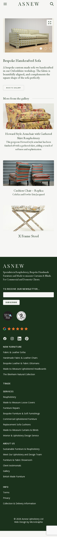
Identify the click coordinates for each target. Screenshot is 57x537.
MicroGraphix (36, 521)
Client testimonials (12, 465)
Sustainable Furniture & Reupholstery (21, 449)
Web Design (20, 521)
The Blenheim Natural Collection (19, 374)
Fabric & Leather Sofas (14, 352)
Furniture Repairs (11, 407)
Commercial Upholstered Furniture (20, 419)
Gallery (6, 471)
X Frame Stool (28, 236)
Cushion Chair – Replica (28, 190)
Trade (7, 383)
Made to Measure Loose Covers (19, 402)
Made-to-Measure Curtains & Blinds (20, 430)
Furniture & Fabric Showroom (17, 460)
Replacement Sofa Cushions (17, 424)
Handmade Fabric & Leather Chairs (20, 357)
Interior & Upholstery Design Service (21, 435)
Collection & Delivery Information (19, 503)
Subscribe (11, 302)
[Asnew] (28, 4)
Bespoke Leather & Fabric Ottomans (21, 363)
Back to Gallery (13, 88)
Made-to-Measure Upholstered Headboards (24, 368)
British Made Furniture (14, 476)
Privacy (6, 497)
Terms (6, 492)
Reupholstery (9, 396)
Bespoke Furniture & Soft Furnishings (21, 413)
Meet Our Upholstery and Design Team (22, 454)
